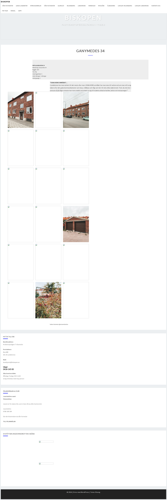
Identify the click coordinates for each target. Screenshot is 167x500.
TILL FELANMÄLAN (9, 421)
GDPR (19, 11)
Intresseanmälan (35, 6)
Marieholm (92, 6)
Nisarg (97, 492)
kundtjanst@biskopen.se (11, 362)
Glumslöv (61, 6)
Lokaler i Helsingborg (125, 6)
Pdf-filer (5, 11)
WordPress (85, 492)
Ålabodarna (111, 6)
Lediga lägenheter (21, 6)
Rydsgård (101, 6)
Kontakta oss (156, 6)
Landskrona (82, 6)
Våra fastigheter (7, 6)
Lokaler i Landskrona (142, 6)
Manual (13, 11)
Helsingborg (71, 6)
